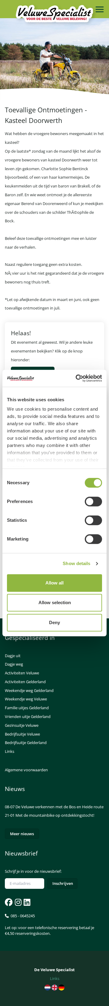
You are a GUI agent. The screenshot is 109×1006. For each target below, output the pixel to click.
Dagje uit (13, 655)
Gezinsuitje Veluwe (21, 725)
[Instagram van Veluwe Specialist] (17, 902)
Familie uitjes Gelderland (27, 707)
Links (9, 751)
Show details (76, 563)
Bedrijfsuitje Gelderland (26, 742)
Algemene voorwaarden (26, 770)
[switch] (93, 501)
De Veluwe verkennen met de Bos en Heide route (59, 806)
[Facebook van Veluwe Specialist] (9, 902)
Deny (54, 622)
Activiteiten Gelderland (25, 681)
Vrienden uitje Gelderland (28, 716)
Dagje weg (14, 664)
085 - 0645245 (49, 924)
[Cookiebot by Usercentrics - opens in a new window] (77, 378)
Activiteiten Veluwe (22, 673)
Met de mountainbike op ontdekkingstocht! (54, 815)
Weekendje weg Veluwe (26, 699)
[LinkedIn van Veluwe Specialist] (26, 902)
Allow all (54, 582)
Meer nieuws (22, 833)
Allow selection (54, 602)
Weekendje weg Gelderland (29, 690)
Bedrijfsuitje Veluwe (22, 734)
